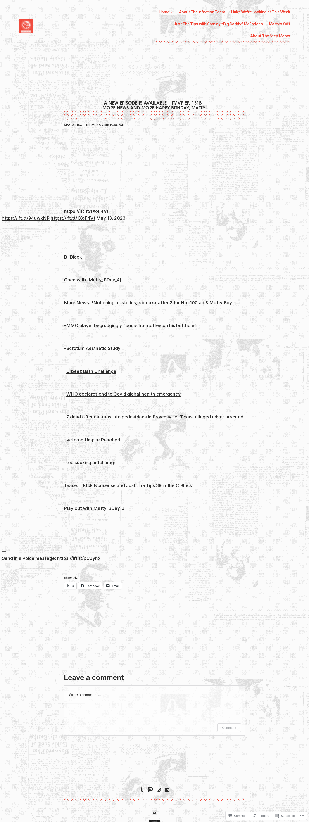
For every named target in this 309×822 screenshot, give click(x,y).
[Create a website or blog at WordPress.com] (154, 813)
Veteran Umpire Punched (93, 439)
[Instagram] (159, 789)
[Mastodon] (150, 789)
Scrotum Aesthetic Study (93, 348)
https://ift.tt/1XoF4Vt (86, 211)
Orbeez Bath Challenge (91, 371)
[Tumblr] (142, 789)
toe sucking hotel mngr (90, 462)
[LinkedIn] (167, 789)
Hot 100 (189, 302)
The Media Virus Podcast (104, 125)
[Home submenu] (171, 12)
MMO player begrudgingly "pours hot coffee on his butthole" (131, 325)
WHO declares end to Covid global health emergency (123, 394)
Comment (229, 727)
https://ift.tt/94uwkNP (26, 218)
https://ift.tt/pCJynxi (79, 558)
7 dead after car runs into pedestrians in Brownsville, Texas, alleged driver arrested (154, 417)
